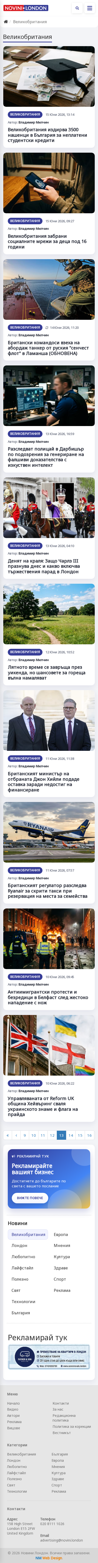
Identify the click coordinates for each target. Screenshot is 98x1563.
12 (52, 1135)
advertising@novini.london (61, 1540)
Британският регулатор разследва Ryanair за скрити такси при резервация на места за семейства (47, 890)
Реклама (62, 1290)
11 (43, 1135)
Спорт (60, 1279)
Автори (13, 1415)
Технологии (23, 1301)
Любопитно (23, 1256)
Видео (12, 1409)
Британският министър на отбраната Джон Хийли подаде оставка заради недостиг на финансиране (43, 782)
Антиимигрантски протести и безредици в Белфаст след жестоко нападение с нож (48, 997)
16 (89, 1135)
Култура (62, 1256)
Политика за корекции (72, 1426)
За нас (58, 1409)
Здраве (61, 1268)
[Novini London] (26, 7)
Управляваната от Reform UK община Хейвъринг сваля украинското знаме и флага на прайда (43, 1106)
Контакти (61, 1403)
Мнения (62, 1245)
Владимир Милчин (34, 122)
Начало (13, 1403)
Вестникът (62, 1432)
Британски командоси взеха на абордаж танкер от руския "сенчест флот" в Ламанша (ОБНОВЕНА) (48, 347)
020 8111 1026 (52, 1523)
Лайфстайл (22, 1268)
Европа (61, 1234)
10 (33, 1135)
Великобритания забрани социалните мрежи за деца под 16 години (47, 241)
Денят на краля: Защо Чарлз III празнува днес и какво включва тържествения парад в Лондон (44, 566)
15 (80, 1135)
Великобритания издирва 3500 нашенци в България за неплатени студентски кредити (47, 134)
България (21, 1313)
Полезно (20, 1279)
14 (71, 1135)
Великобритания (25, 114)
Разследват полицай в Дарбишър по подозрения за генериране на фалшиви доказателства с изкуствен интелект (46, 457)
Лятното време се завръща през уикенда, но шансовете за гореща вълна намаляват (46, 672)
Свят (16, 1290)
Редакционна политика (64, 1418)
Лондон (19, 1245)
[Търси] (77, 8)
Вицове (13, 1428)
